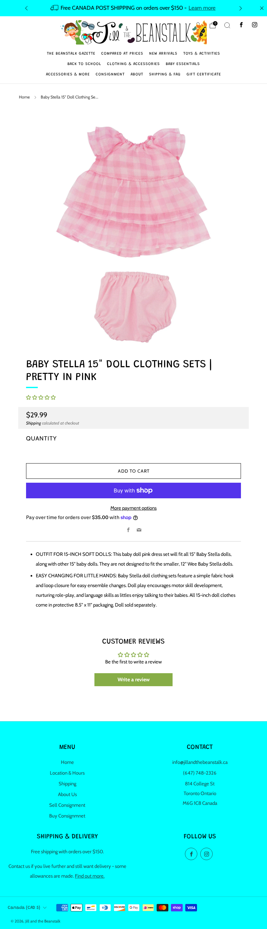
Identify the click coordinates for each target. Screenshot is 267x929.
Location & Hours (67, 773)
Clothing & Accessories (133, 64)
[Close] (262, 8)
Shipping (33, 423)
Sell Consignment (67, 805)
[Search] (227, 25)
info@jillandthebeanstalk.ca (200, 762)
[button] (41, 397)
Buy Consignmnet (67, 816)
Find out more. (90, 876)
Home (24, 97)
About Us (67, 794)
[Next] (240, 8)
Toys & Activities (201, 54)
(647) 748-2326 (200, 773)
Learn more (202, 7)
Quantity (41, 438)
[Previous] (26, 8)
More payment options (133, 508)
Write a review (134, 679)
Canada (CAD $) (24, 908)
